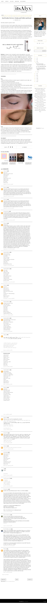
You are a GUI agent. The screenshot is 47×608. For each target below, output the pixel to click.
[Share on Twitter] (10, 147)
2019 (36, 58)
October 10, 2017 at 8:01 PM (8, 265)
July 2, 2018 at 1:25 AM (7, 414)
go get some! (25, 143)
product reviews (8, 16)
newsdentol (5, 473)
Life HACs (12, 1)
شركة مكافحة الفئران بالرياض (13, 420)
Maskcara (17, 1)
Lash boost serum (28, 15)
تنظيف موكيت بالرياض (7, 421)
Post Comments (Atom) (10, 581)
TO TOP (45, 601)
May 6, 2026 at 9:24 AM (7, 572)
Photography (23, 1)
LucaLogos (26, 601)
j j (3, 468)
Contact (7, 1)
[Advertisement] (10, 592)
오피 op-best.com (6, 514)
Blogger (42, 128)
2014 (36, 76)
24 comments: (24, 147)
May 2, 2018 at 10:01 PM (7, 384)
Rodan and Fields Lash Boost (13, 35)
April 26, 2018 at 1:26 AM (7, 366)
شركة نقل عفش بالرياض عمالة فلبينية (9, 347)
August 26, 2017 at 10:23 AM (8, 196)
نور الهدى (5, 334)
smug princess (6, 211)
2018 (36, 59)
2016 (36, 73)
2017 (36, 61)
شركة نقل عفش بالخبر (7, 441)
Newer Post (3, 579)
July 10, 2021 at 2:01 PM (7, 525)
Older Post (30, 579)
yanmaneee (5, 452)
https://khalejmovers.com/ (8, 346)
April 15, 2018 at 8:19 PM (7, 331)
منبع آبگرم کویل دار (6, 484)
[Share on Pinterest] (12, 147)
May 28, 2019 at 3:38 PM (7, 475)
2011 (36, 81)
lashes (3, 16)
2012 (36, 79)
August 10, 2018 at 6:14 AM (8, 449)
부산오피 (5, 523)
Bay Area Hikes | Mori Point (41, 66)
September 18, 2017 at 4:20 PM (9, 220)
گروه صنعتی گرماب (6, 478)
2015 (36, 75)
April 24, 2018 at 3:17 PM (7, 350)
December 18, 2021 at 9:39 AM (9, 545)
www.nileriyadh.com (7, 428)
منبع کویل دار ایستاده (6, 482)
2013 (36, 78)
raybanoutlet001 (6, 252)
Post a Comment (5, 574)
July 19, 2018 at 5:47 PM (7, 442)
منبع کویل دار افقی (6, 483)
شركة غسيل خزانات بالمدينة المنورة (24, 337)
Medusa (4, 548)
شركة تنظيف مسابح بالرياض (8, 424)
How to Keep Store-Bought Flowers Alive (40, 64)
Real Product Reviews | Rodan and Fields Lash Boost (41, 68)
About (2, 1)
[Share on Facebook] (8, 147)
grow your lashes (7, 15)
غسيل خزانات (5, 338)
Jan (37, 71)
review (13, 16)
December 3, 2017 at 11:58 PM (8, 298)
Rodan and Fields (18, 16)
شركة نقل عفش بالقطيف (7, 440)
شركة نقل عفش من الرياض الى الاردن (10, 344)
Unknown (5, 187)
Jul (37, 62)
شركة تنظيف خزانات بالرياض (8, 425)
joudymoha (5, 432)
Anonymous (5, 489)
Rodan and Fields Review (27, 16)
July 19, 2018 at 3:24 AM (7, 429)
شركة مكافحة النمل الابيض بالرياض (24, 420)
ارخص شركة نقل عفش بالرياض (8, 345)
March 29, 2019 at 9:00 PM (8, 465)
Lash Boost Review (20, 15)
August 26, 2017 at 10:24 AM (8, 208)
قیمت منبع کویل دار (6, 481)
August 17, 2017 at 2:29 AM (8, 184)
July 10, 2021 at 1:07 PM (7, 511)
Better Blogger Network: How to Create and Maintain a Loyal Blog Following (40, 97)
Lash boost (14, 15)
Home (17, 579)
